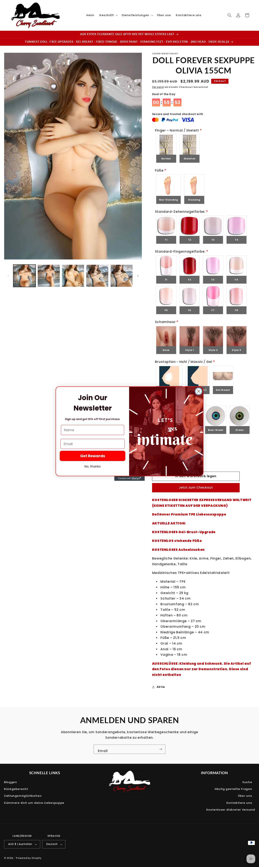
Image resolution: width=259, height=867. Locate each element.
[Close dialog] (198, 391)
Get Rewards (92, 456)
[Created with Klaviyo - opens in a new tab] (129, 478)
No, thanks (92, 466)
